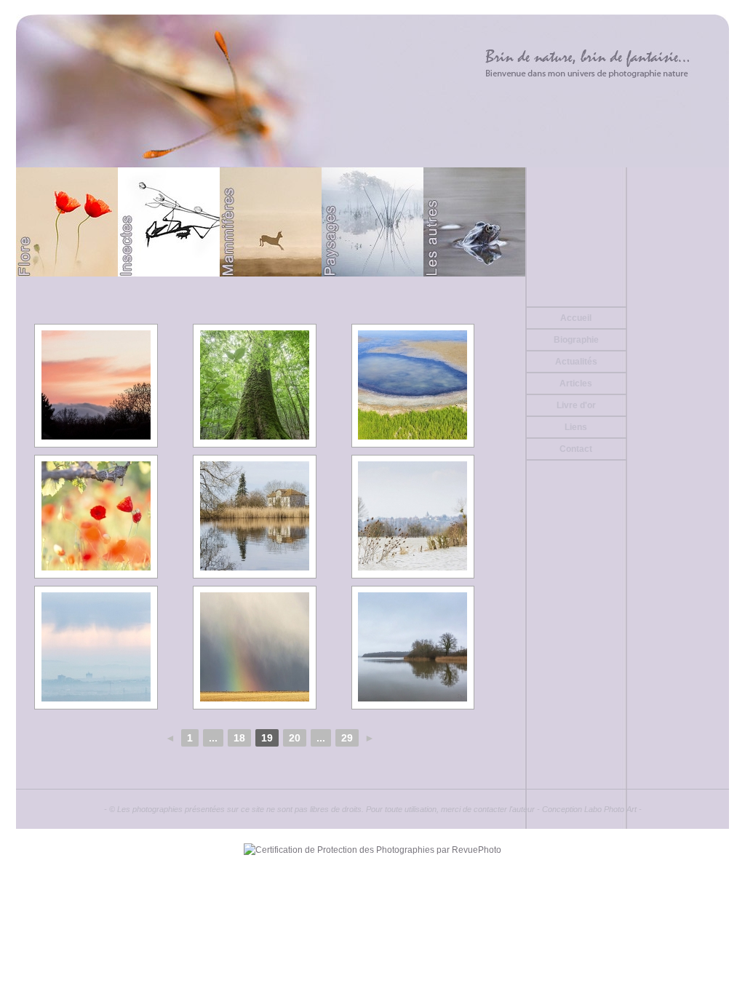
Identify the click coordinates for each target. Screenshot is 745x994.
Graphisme (576, 222)
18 (239, 738)
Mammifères (271, 222)
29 (347, 738)
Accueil (575, 318)
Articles (575, 383)
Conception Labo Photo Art (589, 809)
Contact (575, 449)
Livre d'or (576, 405)
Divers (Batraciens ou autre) (474, 222)
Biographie (576, 340)
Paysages (372, 222)
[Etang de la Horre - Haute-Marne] (413, 647)
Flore (67, 222)
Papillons (169, 222)
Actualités (576, 362)
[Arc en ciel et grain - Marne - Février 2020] (254, 647)
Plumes (678, 222)
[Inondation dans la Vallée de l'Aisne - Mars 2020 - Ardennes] (413, 516)
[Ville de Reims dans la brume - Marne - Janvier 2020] (96, 647)
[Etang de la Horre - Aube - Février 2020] (254, 516)
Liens (576, 427)
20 (294, 738)
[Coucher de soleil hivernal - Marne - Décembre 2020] (96, 385)
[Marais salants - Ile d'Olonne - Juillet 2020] (413, 385)
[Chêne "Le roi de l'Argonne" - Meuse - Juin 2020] (254, 385)
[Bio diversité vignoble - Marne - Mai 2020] (96, 516)
